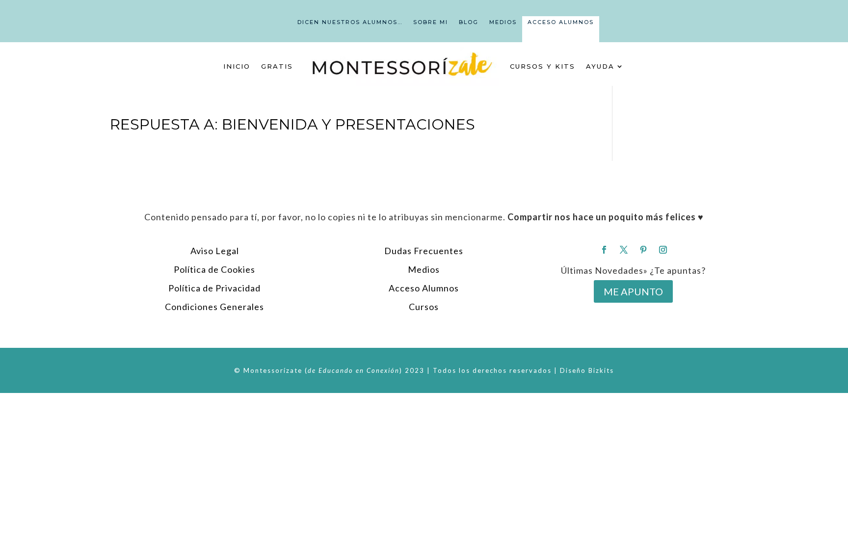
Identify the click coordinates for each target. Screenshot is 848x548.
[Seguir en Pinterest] (643, 250)
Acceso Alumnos (561, 22)
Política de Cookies (214, 269)
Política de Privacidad (214, 288)
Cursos (424, 306)
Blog (468, 22)
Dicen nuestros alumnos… (349, 22)
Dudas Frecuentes (423, 250)
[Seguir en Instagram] (663, 250)
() (353, 370)
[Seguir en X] (624, 250)
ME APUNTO (633, 291)
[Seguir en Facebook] (604, 250)
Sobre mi (430, 22)
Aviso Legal (214, 250)
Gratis (277, 66)
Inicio (236, 66)
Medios (503, 22)
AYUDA (600, 66)
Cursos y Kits (542, 66)
